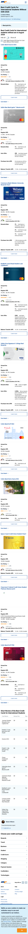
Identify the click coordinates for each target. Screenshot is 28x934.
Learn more (14, 97)
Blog (16, 893)
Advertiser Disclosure (6, 19)
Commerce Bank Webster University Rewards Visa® (12, 184)
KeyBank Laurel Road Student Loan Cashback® (12, 264)
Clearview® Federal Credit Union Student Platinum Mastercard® (14, 588)
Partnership (3, 893)
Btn (8, 38)
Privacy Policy (7, 921)
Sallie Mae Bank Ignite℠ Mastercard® (13, 107)
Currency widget (19, 891)
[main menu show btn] (25, 2)
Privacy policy (4, 901)
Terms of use (4, 899)
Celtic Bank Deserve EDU (8, 45)
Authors (3, 891)
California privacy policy (6, 903)
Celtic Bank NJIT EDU (7, 424)
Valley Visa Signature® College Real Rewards (12, 344)
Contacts (17, 889)
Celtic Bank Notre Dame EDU (10, 479)
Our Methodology (16, 19)
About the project (5, 889)
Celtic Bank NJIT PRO (7, 645)
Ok (22, 930)
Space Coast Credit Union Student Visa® (13, 534)
